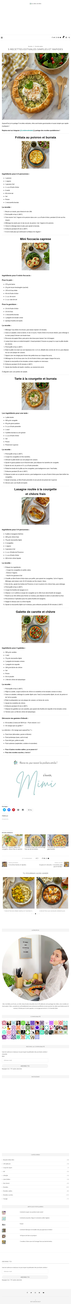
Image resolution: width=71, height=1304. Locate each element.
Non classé (36, 1183)
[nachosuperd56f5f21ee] (51, 1023)
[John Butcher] (23, 1027)
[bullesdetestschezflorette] (23, 1032)
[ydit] (65, 1023)
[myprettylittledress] (37, 1023)
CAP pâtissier (36, 1164)
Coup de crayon (36, 1167)
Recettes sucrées (36, 1195)
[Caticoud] (32, 1027)
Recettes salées (39, 46)
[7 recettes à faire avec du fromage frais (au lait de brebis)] (35, 840)
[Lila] (4, 1037)
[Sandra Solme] (9, 1027)
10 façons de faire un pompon (28, 1235)
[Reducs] (65, 1032)
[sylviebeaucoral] (28, 1037)
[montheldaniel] (18, 1027)
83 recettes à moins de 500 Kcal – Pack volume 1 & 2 (22, 722)
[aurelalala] (32, 1032)
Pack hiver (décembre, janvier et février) (18, 734)
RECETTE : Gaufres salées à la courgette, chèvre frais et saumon (12, 848)
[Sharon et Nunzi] (37, 1032)
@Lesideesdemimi (26, 130)
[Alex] (28, 1032)
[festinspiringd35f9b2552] (4, 1023)
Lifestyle (36, 1175)
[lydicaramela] (13, 1027)
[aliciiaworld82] (28, 1027)
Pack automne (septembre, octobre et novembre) (21, 743)
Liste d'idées (36, 1179)
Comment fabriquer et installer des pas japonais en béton (36, 1229)
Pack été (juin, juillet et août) (14, 740)
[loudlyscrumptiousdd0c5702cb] (23, 1037)
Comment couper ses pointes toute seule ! (32, 1212)
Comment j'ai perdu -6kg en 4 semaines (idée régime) (34, 1218)
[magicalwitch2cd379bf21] (13, 1037)
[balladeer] (32, 1037)
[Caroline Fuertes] (23, 1023)
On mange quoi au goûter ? (14, 725)
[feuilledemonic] (46, 1032)
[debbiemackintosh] (13, 1032)
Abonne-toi (25, 1066)
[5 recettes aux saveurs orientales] (52, 893)
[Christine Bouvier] (9, 1032)
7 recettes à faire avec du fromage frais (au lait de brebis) (35, 848)
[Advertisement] (35, 21)
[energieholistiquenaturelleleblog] (4, 1027)
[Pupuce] (56, 1023)
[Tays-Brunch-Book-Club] (46, 1023)
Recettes (30, 46)
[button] (35, 155)
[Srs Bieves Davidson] (9, 1023)
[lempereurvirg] (32, 1023)
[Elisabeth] (28, 1023)
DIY (36, 1171)
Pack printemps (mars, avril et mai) (16, 737)
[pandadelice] (37, 1027)
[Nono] (56, 1027)
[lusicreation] (65, 1027)
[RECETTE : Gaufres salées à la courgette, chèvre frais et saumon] (12, 840)
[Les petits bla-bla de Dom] (51, 1027)
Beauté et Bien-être (36, 1160)
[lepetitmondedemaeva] (18, 1023)
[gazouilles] (42, 1027)
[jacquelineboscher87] (13, 1023)
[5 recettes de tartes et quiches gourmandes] (57, 840)
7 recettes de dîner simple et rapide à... (18, 911)
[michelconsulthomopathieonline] (42, 1023)
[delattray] (61, 1027)
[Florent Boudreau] (18, 1037)
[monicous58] (61, 1023)
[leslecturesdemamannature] (61, 1032)
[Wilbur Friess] (56, 1032)
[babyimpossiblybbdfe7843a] (37, 1037)
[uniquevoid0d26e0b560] (9, 1037)
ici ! (36, 749)
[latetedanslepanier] (51, 1032)
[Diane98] (46, 1027)
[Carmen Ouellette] (18, 1032)
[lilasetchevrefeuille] (4, 1032)
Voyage (36, 1199)
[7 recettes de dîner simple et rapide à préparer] (19, 893)
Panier (21, 1224)
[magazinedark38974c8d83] (42, 1032)
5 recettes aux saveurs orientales (52, 911)
